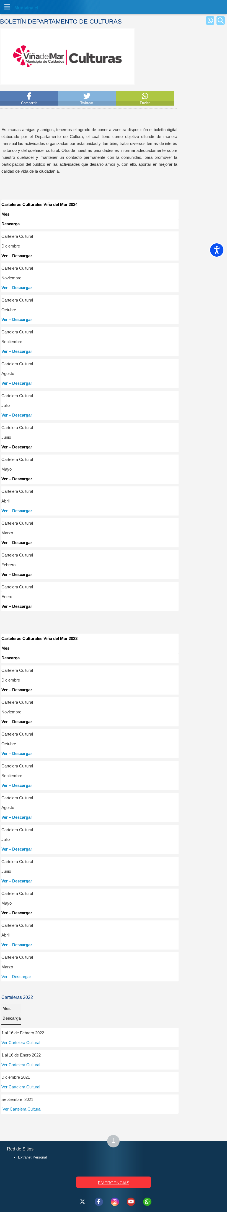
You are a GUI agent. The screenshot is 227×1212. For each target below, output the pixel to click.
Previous (6, 81)
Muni (19, 8)
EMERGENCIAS (113, 1182)
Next (128, 81)
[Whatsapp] (210, 20)
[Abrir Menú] (7, 7)
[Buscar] (220, 20)
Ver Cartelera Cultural (20, 1042)
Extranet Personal (32, 1157)
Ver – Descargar (16, 287)
